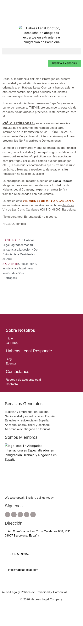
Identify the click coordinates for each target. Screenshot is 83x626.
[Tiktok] (33, 514)
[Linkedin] (26, 514)
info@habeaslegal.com (22, 569)
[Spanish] (11, 15)
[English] (7, 15)
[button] (41, 51)
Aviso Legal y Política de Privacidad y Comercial (34, 592)
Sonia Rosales (63, 180)
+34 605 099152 (18, 554)
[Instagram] (14, 514)
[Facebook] (7, 514)
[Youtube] (20, 514)
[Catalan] (3, 15)
